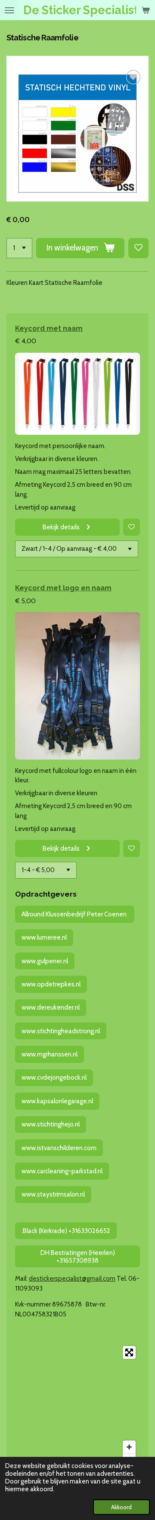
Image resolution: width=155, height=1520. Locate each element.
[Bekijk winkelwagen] (145, 10)
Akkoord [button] (121, 1507)
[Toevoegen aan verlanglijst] (138, 248)
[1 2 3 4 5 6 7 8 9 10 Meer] (19, 248)
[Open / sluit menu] (9, 10)
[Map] (77, 1406)
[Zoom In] (129, 1447)
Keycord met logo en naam (63, 587)
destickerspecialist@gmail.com (72, 1278)
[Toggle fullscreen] (129, 1352)
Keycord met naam (49, 328)
